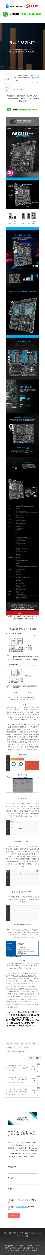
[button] (16, 89)
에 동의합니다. (22, 1201)
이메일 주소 (13, 1167)
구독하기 (13, 1215)
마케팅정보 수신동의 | (28, 1233)
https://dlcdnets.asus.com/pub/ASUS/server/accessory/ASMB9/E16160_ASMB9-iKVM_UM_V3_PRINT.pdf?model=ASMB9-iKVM (22, 965)
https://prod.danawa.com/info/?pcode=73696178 (25, 617)
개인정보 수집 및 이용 (24, 1200)
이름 (10, 1189)
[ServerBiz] (22, 5)
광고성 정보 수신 (22, 1206)
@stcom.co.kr (30, 1026)
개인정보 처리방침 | (12, 1233)
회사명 (11, 1178)
